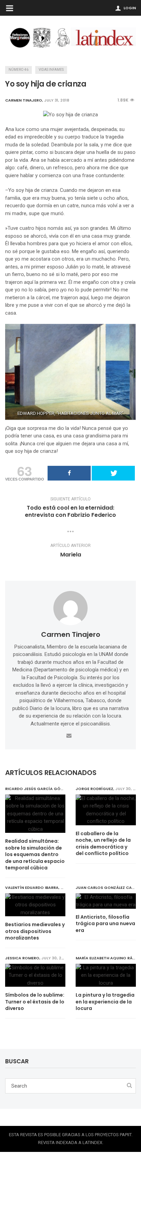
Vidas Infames (51, 69)
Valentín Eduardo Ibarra (32, 887)
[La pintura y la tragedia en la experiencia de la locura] (106, 975)
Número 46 (18, 69)
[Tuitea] (113, 473)
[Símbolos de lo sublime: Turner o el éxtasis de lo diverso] (35, 975)
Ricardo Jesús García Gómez (36, 788)
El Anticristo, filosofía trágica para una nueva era (105, 924)
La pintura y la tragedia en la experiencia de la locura (105, 1002)
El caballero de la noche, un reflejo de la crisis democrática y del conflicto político (103, 843)
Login (130, 8)
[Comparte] (69, 473)
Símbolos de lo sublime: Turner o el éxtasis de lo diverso (34, 1002)
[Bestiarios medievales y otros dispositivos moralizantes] (35, 905)
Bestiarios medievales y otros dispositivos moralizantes (35, 931)
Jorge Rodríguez (94, 788)
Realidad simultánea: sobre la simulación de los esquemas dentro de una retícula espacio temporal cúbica (35, 854)
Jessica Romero (22, 958)
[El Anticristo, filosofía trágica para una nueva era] (106, 901)
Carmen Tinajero (70, 634)
